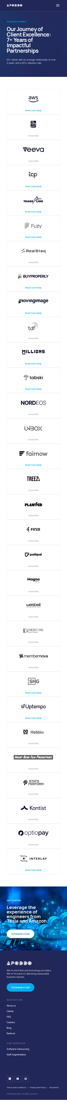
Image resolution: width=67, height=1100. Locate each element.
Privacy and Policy (38, 1087)
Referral (11, 1033)
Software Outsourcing (18, 1049)
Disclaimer (54, 1087)
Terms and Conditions (16, 1087)
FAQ (9, 1016)
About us (11, 1005)
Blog (9, 1028)
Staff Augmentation (16, 1054)
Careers (11, 1022)
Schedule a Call (20, 933)
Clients (10, 1011)
